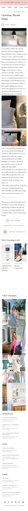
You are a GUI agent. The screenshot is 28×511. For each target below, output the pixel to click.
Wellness (10, 7)
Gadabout (22, 505)
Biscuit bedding (16, 151)
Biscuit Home (16, 185)
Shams (10, 169)
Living (20, 7)
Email (22, 225)
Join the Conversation (14, 232)
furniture (17, 180)
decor (12, 180)
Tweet (19, 225)
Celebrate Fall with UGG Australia (6, 268)
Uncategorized (7, 11)
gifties (3, 183)
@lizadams (12, 296)
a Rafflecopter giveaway (8, 197)
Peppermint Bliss (7, 54)
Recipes (4, 7)
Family (26, 7)
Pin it (16, 225)
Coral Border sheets (9, 172)
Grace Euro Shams (17, 169)
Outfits (15, 7)
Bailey (13, 49)
